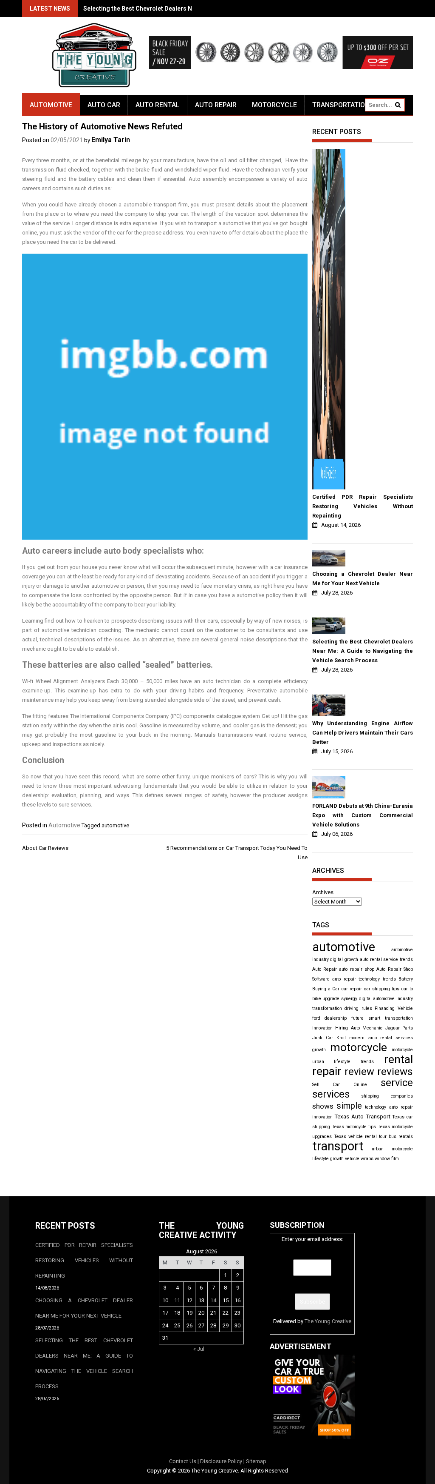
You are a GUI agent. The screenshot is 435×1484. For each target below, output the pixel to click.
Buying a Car (326, 989)
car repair (352, 989)
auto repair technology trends (363, 979)
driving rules (358, 1008)
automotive (115, 825)
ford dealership (329, 1018)
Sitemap (256, 1461)
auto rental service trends (386, 959)
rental (398, 1059)
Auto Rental (158, 105)
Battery (405, 979)
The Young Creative (328, 1321)
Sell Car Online (339, 1084)
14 (213, 1300)
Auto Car (104, 105)
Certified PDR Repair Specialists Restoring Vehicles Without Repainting (362, 506)
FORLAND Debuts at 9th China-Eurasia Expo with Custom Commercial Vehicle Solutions (362, 815)
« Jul (198, 1349)
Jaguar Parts (399, 1028)
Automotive (51, 105)
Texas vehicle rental (355, 1136)
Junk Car (322, 1038)
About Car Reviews (45, 848)
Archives (322, 892)
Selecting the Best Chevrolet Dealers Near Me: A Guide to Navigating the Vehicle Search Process (362, 650)
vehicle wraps (359, 1158)
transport (338, 1146)
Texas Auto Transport (362, 1116)
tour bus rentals (396, 1136)
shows (322, 1106)
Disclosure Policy (221, 1461)
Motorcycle (274, 105)
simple (349, 1106)
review (359, 1072)
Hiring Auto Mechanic (358, 1028)
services (331, 1094)
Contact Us (182, 1461)
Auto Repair (216, 105)
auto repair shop (356, 969)
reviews (395, 1071)
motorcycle (358, 1047)
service (397, 1083)
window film (387, 1158)
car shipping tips (382, 989)
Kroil (341, 1038)
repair (327, 1071)
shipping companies (387, 1096)
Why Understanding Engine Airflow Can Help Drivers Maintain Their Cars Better (362, 732)
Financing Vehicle (394, 1008)
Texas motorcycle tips (354, 1126)
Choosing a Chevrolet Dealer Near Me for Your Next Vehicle (362, 578)
